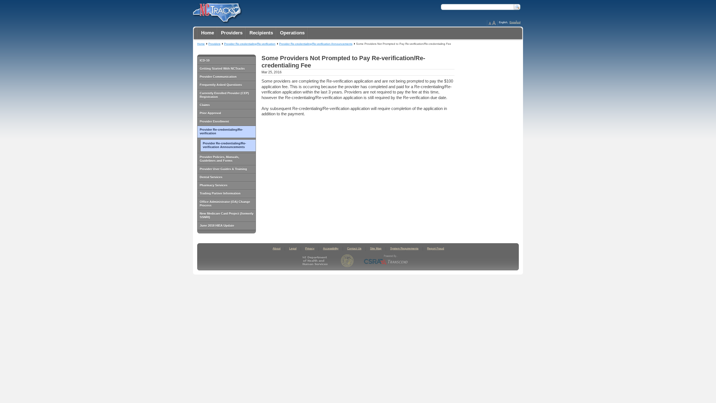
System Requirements (404, 248)
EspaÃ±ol (515, 22)
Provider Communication (218, 76)
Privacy (309, 248)
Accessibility (330, 248)
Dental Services (211, 177)
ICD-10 (204, 60)
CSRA (386, 260)
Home (201, 43)
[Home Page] (216, 11)
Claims (205, 105)
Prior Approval (210, 113)
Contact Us (354, 248)
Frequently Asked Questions (221, 84)
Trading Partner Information (220, 193)
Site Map (375, 248)
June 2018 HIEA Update (217, 225)
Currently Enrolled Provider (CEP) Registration (224, 95)
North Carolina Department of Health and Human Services (316, 260)
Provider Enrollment (214, 121)
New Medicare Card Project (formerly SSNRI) (226, 215)
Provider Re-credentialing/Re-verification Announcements (224, 145)
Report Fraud (435, 248)
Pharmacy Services (213, 185)
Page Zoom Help (492, 23)
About (277, 248)
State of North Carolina (347, 260)
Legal (292, 248)
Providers (214, 43)
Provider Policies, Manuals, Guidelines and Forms (219, 158)
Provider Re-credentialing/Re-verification (221, 131)
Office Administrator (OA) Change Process (225, 203)
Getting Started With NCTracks (222, 68)
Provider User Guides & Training (223, 169)
